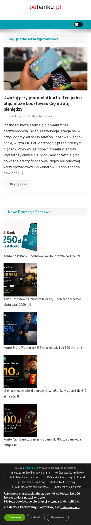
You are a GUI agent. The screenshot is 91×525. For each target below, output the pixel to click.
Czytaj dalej (18, 184)
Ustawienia (57, 517)
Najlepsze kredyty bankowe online (29, 472)
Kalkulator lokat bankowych (25, 477)
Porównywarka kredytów (69, 472)
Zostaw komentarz (40, 116)
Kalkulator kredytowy (59, 477)
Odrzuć (35, 517)
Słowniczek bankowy (33, 482)
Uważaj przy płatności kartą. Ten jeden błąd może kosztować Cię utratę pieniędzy (43, 103)
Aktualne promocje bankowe (32, 487)
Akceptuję (15, 517)
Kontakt (81, 477)
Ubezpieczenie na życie (67, 487)
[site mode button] (78, 24)
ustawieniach (70, 507)
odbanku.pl (14, 116)
